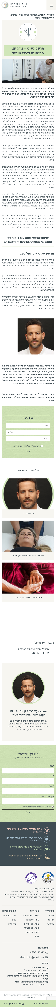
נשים (14, 919)
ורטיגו (37, 936)
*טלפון (51, 776)
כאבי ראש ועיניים (31, 923)
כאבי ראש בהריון (32, 932)
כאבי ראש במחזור (31, 927)
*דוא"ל (51, 786)
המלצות (51, 919)
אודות (51, 915)
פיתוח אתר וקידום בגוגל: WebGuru (17, 995)
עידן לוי (50, 15)
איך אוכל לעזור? (47, 796)
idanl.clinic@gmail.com (32, 957)
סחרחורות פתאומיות (31, 915)
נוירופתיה (12, 923)
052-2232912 (37, 952)
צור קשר (50, 923)
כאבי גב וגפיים (38, 15)
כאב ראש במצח (32, 919)
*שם (52, 766)
